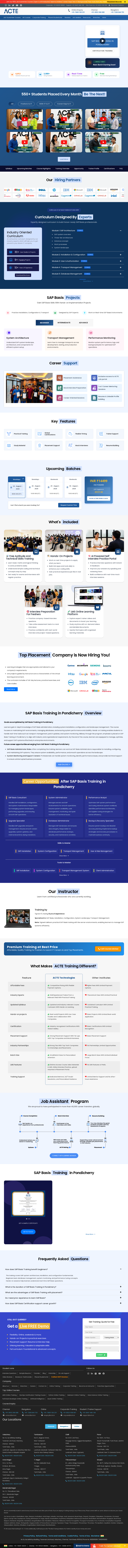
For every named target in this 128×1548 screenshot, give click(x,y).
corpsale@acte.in (69, 1415)
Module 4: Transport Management (71, 267)
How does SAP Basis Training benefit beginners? (26, 1269)
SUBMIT (100, 1355)
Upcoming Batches (24, 169)
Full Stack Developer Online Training (14, 1399)
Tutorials (37, 1373)
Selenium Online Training (76, 1395)
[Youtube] (17, 5)
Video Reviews (7, 1377)
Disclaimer (95, 1536)
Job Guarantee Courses (11, 17)
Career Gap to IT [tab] (64, 104)
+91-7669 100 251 (50, 1412)
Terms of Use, (84, 1536)
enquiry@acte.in (49, 1415)
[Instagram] (5, 5)
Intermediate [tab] (64, 322)
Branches (96, 17)
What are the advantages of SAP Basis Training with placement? (33, 1292)
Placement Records (114, 2)
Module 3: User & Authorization (69, 261)
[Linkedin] (9, 5)
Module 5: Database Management (71, 274)
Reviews (67, 17)
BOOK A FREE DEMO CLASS (98, 498)
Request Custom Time (69, 505)
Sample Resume (25, 1373)
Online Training (54, 1386)
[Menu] (1, 16)
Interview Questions (9, 1373)
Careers (33, 1386)
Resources (86, 17)
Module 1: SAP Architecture (67, 230)
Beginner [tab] (44, 322)
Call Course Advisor (109, 949)
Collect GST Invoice (59, 1377)
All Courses (26, 17)
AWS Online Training (9, 1395)
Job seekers (76, 17)
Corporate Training (39, 17)
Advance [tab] (83, 322)
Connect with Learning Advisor (64, 1156)
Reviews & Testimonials (23, 1377)
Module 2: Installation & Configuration (72, 254)
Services (15, 1386)
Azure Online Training (55, 1399)
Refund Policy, (41, 1536)
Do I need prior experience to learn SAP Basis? (25, 1298)
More (104, 17)
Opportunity (79, 169)
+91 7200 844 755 (31, 1412)
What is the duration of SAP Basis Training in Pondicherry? (30, 1287)
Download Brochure (23, 275)
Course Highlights (44, 169)
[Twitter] (95, 1373)
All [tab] (12, 104)
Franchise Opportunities (105, 1386)
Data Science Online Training (98, 1395)
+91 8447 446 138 (89, 1412)
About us (5, 1386)
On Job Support (63, 1373)
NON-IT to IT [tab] (44, 104)
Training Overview (62, 169)
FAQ (121, 169)
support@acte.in (88, 1415)
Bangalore (115, 10)
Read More (11, 689)
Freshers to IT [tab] (26, 104)
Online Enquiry (77, 10)
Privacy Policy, (29, 1536)
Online (76, 1426)
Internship (52, 1373)
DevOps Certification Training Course (33, 1395)
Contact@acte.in (10, 1415)
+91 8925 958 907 (69, 1412)
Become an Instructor (86, 1386)
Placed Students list (55, 17)
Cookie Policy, (72, 1536)
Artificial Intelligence (37, 1399)
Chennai (94, 10)
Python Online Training (56, 1395)
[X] (13, 5)
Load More (64, 159)
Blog (44, 1373)
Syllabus (9, 169)
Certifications (109, 169)
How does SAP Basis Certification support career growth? (30, 1303)
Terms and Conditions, (57, 1536)
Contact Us (42, 1386)
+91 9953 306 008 (11, 1412)
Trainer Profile (93, 169)
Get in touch (28, 1232)
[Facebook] (21, 5)
